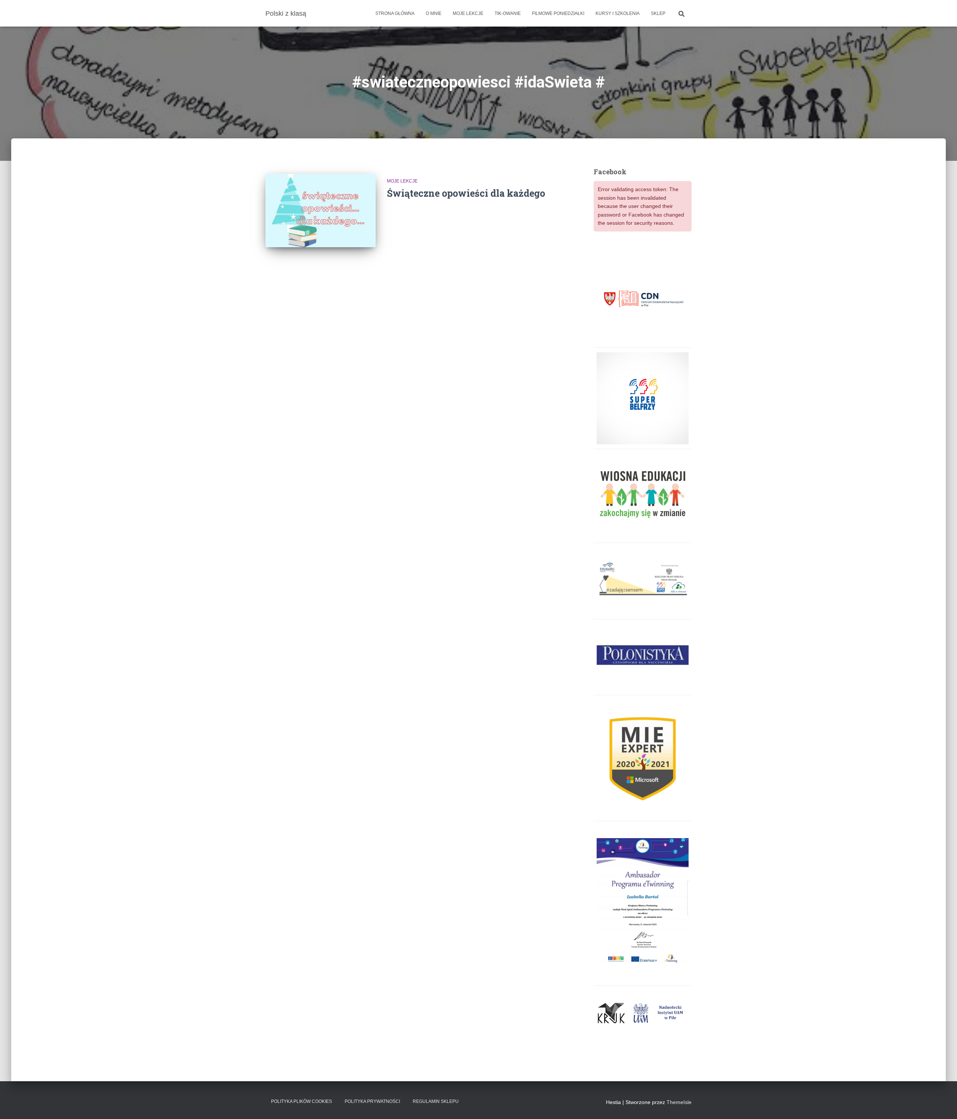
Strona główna (395, 13)
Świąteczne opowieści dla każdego (466, 193)
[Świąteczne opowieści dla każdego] (320, 211)
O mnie (433, 13)
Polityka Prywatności (372, 1101)
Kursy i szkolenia (618, 13)
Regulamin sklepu (436, 1101)
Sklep (658, 13)
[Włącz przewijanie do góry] (942, 1104)
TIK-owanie (508, 13)
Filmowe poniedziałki (558, 13)
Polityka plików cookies (301, 1101)
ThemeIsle (679, 1102)
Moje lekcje (468, 13)
